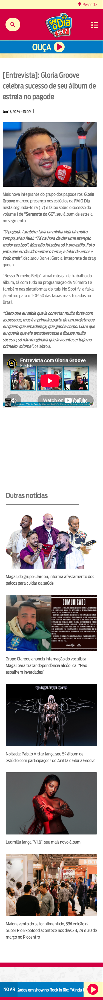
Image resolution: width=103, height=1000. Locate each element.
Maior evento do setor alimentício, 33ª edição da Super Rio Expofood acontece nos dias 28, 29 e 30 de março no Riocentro (51, 930)
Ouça (41, 47)
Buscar (12, 24)
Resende (89, 4)
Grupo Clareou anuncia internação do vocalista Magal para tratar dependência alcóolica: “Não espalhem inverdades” (46, 665)
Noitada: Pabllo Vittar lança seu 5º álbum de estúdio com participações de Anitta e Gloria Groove (51, 757)
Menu (94, 25)
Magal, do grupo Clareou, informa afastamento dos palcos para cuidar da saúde (50, 580)
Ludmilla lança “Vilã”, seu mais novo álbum (43, 842)
